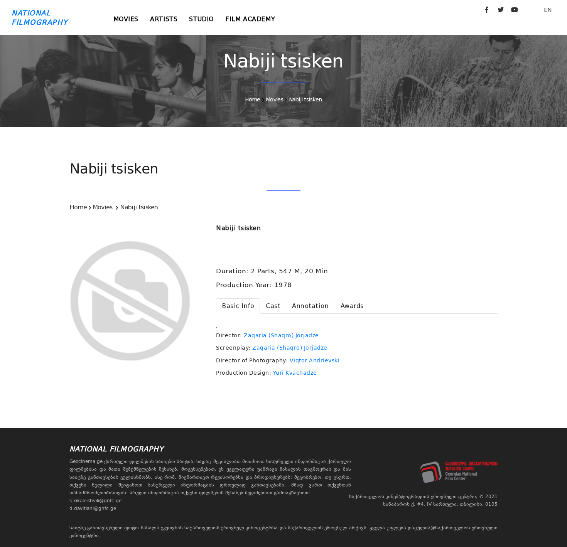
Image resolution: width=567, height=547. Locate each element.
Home (252, 99)
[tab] (238, 306)
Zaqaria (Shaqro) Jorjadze (281, 335)
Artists (163, 19)
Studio (201, 19)
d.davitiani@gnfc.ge (92, 508)
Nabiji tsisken (305, 99)
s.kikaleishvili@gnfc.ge (95, 500)
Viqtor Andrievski (315, 360)
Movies (126, 19)
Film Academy (250, 19)
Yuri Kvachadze (295, 373)
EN (548, 9)
